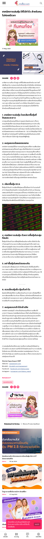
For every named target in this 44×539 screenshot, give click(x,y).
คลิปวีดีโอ (38, 537)
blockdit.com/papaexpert (18, 366)
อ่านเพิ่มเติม (11, 526)
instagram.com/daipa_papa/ (21, 371)
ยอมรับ (37, 524)
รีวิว (27, 537)
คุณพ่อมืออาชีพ (7, 382)
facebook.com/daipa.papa (19, 369)
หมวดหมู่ (16, 537)
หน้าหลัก (5, 537)
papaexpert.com (15, 363)
